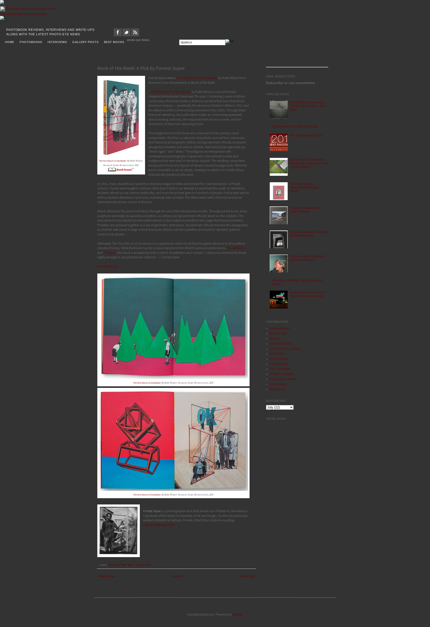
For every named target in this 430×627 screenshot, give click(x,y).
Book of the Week (117, 565)
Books (131, 565)
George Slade (279, 364)
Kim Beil (275, 338)
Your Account (38, 14)
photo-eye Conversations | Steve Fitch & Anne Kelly (308, 294)
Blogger (237, 614)
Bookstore (12, 8)
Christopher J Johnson (285, 349)
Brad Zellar (277, 389)
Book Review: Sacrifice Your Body (295, 126)
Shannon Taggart (281, 374)
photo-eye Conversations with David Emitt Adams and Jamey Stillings (309, 163)
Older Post (247, 576)
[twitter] (126, 35)
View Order (7, 14)
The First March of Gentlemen (112, 160)
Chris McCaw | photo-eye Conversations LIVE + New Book (308, 106)
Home (177, 576)
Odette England (280, 343)
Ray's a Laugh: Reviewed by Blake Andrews (307, 258)
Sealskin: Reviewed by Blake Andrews (305, 209)
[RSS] (135, 35)
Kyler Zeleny (278, 384)
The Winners (235, 248)
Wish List (22, 14)
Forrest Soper (143, 565)
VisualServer (46, 8)
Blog (34, 8)
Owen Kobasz (279, 358)
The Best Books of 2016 (306, 135)
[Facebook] (118, 35)
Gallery (25, 8)
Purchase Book (107, 266)
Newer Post (106, 576)
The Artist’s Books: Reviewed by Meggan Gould (305, 187)
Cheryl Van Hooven (283, 379)
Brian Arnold (278, 333)
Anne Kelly (277, 354)
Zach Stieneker (280, 369)
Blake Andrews (280, 328)
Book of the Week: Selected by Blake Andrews (308, 233)
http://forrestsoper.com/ (159, 525)
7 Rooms (110, 253)
